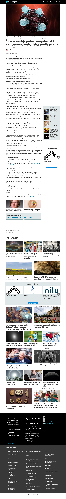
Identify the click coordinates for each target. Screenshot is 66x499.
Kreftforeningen (10, 479)
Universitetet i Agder (48, 475)
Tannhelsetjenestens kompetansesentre (51, 471)
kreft (7, 230)
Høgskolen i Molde (11, 469)
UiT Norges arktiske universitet (50, 474)
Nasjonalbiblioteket (29, 458)
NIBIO (9, 486)
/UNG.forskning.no (49, 421)
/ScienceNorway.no (49, 423)
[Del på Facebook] (6, 233)
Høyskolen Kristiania (11, 475)
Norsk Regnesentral (29, 482)
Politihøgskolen (47, 450)
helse (18, 230)
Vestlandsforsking (48, 485)
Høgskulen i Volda (11, 472)
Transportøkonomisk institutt (50, 472)
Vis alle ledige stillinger (51, 167)
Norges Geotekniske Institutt (31, 473)
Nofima (27, 469)
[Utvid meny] (59, 2)
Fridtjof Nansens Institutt (12, 465)
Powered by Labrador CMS (33, 494)
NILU (8, 490)
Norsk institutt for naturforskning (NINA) (33, 486)
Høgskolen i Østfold (11, 471)
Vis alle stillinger (33, 303)
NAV (8, 485)
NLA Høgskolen (29, 450)
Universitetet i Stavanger (49, 481)
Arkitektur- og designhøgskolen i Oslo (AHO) (15, 451)
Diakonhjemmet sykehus (12, 454)
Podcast (52, 1)
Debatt (44, 1)
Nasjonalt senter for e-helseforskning (32, 463)
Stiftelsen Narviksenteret (49, 466)
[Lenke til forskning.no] (23, 1)
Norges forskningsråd (30, 476)
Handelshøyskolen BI (11, 466)
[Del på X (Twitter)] (8, 233)
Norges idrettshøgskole (30, 479)
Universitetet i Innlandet (49, 478)
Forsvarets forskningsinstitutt (13, 462)
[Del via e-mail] (12, 233)
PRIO (46, 451)
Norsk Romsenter (29, 483)
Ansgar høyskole (10, 450)
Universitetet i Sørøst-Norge (49, 482)
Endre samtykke (11, 443)
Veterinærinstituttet (48, 487)
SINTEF (46, 458)
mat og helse (13, 230)
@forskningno (48, 416)
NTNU (27, 456)
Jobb (56, 1)
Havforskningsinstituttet (12, 468)
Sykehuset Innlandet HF (49, 469)
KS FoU (9, 478)
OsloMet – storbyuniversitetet (31, 489)
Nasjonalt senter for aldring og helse (32, 462)
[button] (45, 157)
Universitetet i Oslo (48, 479)
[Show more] (23, 219)
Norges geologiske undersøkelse (31, 477)
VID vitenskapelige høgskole (50, 488)
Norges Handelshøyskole (30, 474)
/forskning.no (48, 418)
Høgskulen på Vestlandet (12, 474)
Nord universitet (29, 470)
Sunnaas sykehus (48, 468)
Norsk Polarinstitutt (29, 480)
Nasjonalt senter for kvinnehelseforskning (33, 465)
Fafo (8, 458)
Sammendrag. (33, 196)
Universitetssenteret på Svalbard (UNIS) (51, 484)
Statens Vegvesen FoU (48, 465)
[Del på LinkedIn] (10, 233)
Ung (48, 1)
